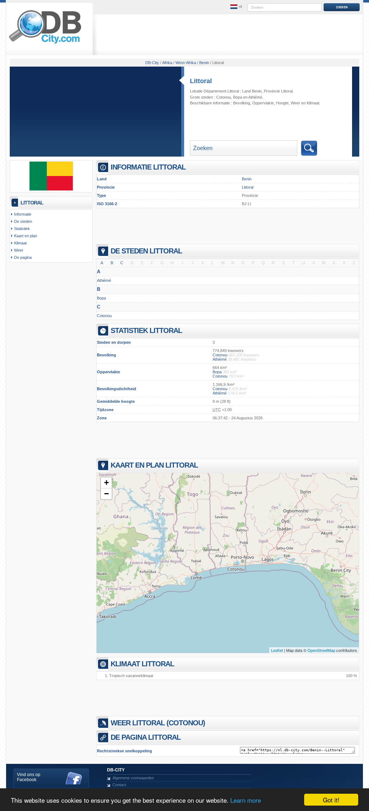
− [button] (106, 493)
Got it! (331, 799)
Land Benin (252, 91)
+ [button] (106, 482)
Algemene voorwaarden (133, 778)
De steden (23, 221)
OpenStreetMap (321, 650)
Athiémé (255, 97)
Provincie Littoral (278, 91)
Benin (247, 179)
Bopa (237, 97)
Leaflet (277, 650)
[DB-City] (45, 43)
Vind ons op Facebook (28, 777)
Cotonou (223, 97)
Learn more (245, 800)
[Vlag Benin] (51, 189)
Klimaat (313, 103)
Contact (119, 785)
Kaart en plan (25, 236)
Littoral (201, 81)
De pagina (23, 257)
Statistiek (22, 228)
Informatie (22, 214)
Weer (295, 103)
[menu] (236, 7)
